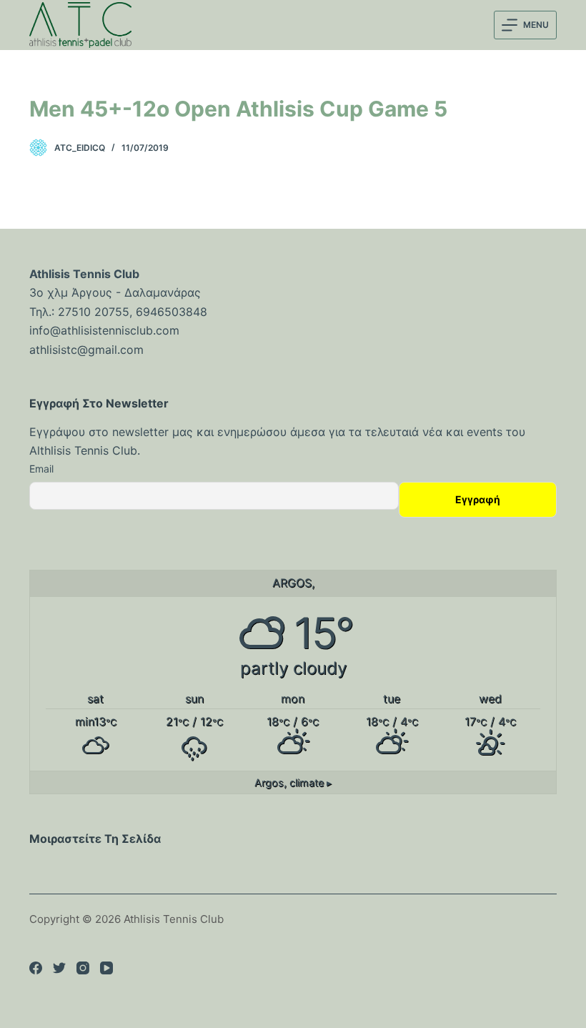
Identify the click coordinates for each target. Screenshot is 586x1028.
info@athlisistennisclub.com (104, 330)
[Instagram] (82, 968)
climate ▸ (293, 782)
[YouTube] (106, 968)
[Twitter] (59, 968)
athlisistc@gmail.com (86, 349)
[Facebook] (35, 968)
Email (41, 469)
